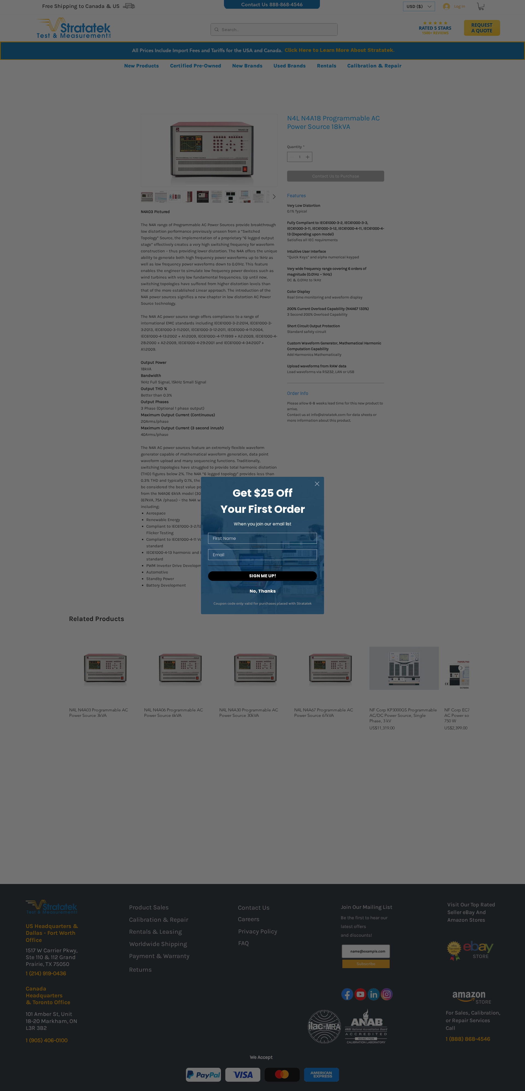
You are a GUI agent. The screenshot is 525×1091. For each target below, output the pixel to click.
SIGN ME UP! (262, 576)
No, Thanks (263, 591)
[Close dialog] (317, 484)
